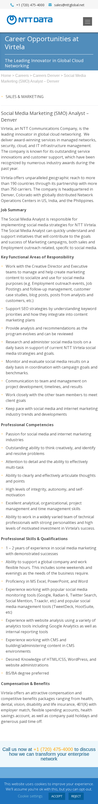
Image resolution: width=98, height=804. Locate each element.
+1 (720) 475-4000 (53, 749)
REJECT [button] (76, 796)
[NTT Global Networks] (29, 26)
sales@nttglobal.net (69, 5)
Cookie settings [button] (30, 796)
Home (6, 76)
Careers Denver (46, 76)
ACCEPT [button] (56, 796)
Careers (22, 76)
